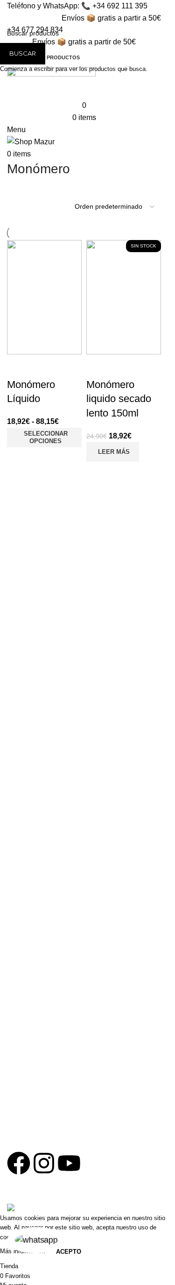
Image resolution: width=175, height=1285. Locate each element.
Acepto (68, 1251)
